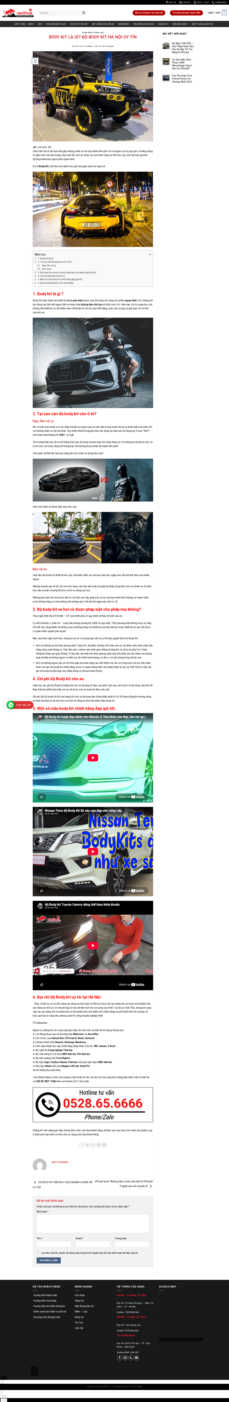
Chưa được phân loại (93, 33)
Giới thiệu (20, 24)
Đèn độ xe (123, 24)
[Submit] (83, 13)
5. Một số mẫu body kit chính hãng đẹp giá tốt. (60, 279)
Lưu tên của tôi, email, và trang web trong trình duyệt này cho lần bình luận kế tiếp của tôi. (89, 1253)
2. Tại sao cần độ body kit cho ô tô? (55, 262)
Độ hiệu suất (180, 24)
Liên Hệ (79, 1328)
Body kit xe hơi (79, 24)
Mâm (30, 24)
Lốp (39, 24)
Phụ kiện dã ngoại (143, 24)
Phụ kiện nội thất (56, 24)
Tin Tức (79, 1322)
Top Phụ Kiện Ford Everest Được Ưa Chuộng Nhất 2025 (182, 78)
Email (79, 1238)
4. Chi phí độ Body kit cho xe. (51, 276)
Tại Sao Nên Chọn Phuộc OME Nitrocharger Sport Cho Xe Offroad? (182, 64)
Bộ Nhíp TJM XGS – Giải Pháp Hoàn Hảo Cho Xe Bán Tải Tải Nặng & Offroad (183, 48)
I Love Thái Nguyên (135, 1386)
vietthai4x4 (108, 46)
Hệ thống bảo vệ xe (103, 24)
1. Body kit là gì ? (46, 258)
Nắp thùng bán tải (202, 24)
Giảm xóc (163, 24)
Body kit (79, 1317)
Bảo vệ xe (46, 269)
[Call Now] (11, 705)
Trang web (120, 1238)
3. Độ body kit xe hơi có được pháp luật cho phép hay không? (67, 272)
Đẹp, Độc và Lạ (49, 265)
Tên (40, 1238)
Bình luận (42, 1211)
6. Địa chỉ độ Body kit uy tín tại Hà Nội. (56, 283)
